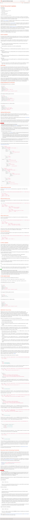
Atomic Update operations (7, 188)
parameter (10, 132)
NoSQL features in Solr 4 (24, 446)
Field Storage (3, 9)
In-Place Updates (3, 12)
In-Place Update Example (4, 13)
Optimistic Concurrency (4, 14)
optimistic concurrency (13, 26)
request (14, 353)
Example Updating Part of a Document (6, 10)
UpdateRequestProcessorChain (9, 459)
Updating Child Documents (4, 11)
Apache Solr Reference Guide (7, 1)
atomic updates (6, 20)
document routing (16, 125)
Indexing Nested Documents (5, 144)
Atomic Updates (3, 8)
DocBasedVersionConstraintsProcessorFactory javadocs (14, 513)
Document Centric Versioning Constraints (6, 15)
